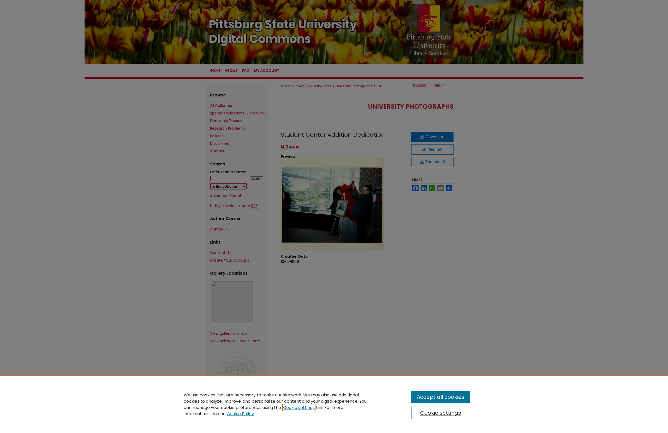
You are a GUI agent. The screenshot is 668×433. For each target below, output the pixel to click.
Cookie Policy (240, 414)
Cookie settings (299, 408)
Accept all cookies (440, 397)
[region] (334, 404)
